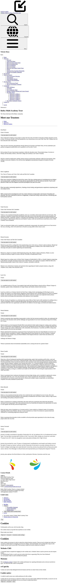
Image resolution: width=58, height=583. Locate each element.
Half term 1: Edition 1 (15, 94)
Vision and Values (11, 61)
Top (2, 519)
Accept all (9, 534)
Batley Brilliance (11, 87)
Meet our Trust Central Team (13, 62)
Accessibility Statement (12, 507)
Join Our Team (7, 81)
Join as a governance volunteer (14, 84)
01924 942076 (9, 485)
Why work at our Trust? (12, 83)
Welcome (9, 60)
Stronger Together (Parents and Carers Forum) (18, 91)
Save (14, 581)
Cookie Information (11, 508)
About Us (6, 58)
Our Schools (7, 73)
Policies (6, 505)
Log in (5, 105)
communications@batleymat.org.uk (12, 486)
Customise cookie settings (18, 534)
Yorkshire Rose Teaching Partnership (15, 71)
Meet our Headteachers (12, 64)
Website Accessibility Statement (14, 72)
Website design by (11, 517)
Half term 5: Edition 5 (15, 99)
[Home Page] (11, 13)
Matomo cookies (8, 562)
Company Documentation (13, 80)
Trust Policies (10, 77)
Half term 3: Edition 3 (15, 96)
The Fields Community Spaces (14, 100)
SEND (8, 69)
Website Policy (10, 510)
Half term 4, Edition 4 (15, 98)
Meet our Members (11, 65)
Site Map (6, 504)
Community (6, 85)
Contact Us (6, 102)
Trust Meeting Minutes (12, 79)
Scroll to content (4, 11)
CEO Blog (9, 88)
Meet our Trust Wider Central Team (15, 68)
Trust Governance (8, 75)
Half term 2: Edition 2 (15, 95)
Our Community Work (12, 90)
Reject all (3, 534)
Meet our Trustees (11, 66)
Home (5, 57)
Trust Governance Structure (13, 76)
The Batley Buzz (11, 92)
